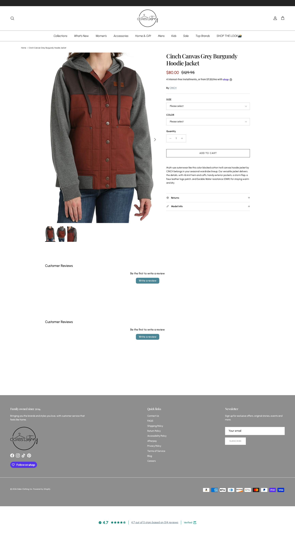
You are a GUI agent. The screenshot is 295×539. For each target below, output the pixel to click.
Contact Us (153, 415)
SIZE (168, 99)
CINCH (173, 88)
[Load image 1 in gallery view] (102, 138)
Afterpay (152, 441)
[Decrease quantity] (169, 138)
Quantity (171, 131)
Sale (186, 35)
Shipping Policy (155, 426)
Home (23, 48)
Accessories (121, 35)
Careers (151, 460)
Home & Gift (143, 35)
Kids (173, 35)
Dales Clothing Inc (24, 489)
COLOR (170, 114)
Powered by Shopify (41, 489)
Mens (161, 35)
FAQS (150, 420)
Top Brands (202, 35)
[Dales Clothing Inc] (147, 18)
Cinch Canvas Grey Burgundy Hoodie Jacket (47, 48)
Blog (149, 456)
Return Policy (154, 430)
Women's (101, 35)
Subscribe (235, 441)
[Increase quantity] (183, 138)
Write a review (147, 280)
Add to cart (208, 153)
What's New (81, 35)
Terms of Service (156, 451)
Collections (60, 35)
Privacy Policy (154, 445)
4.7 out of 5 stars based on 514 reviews (154, 522)
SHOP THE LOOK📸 (229, 35)
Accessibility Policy (156, 435)
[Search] (12, 18)
